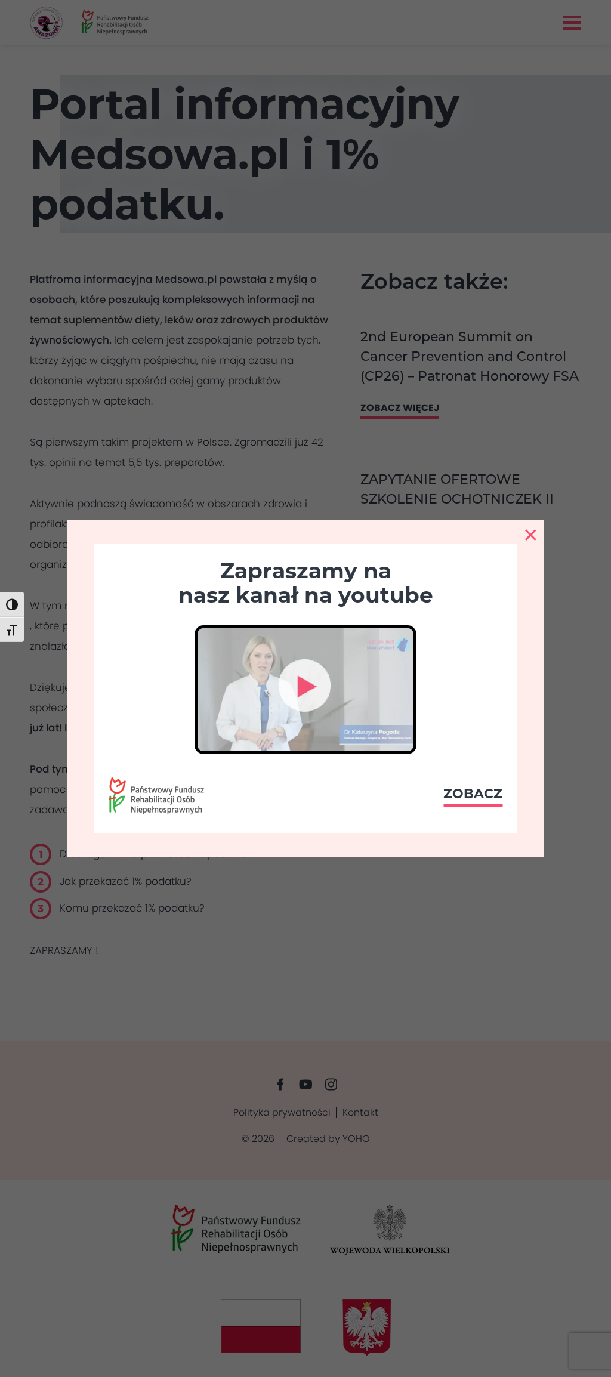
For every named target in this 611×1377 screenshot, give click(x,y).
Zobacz (472, 794)
